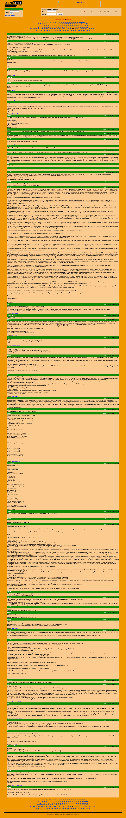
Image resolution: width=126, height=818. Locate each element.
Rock (6, 9)
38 (62, 24)
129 (44, 30)
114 (65, 29)
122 (86, 29)
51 (38, 25)
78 (42, 27)
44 (74, 24)
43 (72, 24)
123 (89, 29)
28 (42, 24)
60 (56, 25)
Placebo (10, 9)
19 (72, 22)
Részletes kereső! (10, 15)
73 (83, 25)
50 (87, 24)
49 (85, 24)
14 (61, 22)
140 (73, 30)
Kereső (63, 19)
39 (64, 24)
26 (38, 24)
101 (31, 29)
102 (34, 29)
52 (40, 25)
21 (76, 22)
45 (76, 24)
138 (68, 30)
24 (82, 22)
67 (70, 25)
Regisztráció (58, 19)
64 (64, 25)
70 (76, 25)
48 (83, 24)
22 (78, 22)
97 (80, 27)
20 (74, 22)
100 (87, 27)
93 (72, 27)
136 (63, 30)
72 (81, 25)
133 (55, 30)
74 (85, 25)
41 (68, 24)
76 (38, 27)
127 (39, 30)
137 (65, 30)
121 (83, 29)
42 (70, 24)
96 (78, 27)
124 (92, 29)
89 (64, 27)
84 (54, 27)
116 (70, 29)
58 (52, 25)
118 (76, 29)
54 (44, 25)
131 (49, 30)
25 (84, 22)
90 (66, 27)
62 (60, 25)
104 (39, 29)
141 (76, 30)
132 (52, 30)
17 (67, 22)
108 (50, 29)
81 (48, 27)
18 (69, 22)
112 (60, 29)
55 (46, 25)
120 (81, 29)
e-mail (104, 34)
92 (70, 27)
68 (72, 25)
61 (58, 25)
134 (57, 30)
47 (81, 24)
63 (62, 25)
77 (40, 27)
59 (54, 25)
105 (42, 29)
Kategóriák (68, 19)
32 (50, 24)
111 (57, 29)
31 (48, 24)
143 (81, 30)
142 (79, 30)
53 (42, 25)
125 (94, 29)
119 (78, 29)
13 (59, 22)
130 (47, 30)
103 (36, 29)
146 (89, 30)
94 (74, 27)
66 (68, 25)
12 (57, 22)
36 (58, 24)
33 (52, 24)
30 (46, 24)
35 (56, 24)
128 (41, 30)
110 (55, 29)
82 (50, 27)
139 (71, 30)
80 (46, 27)
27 (40, 24)
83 (52, 27)
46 (79, 24)
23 (80, 22)
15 (63, 22)
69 (74, 25)
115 (68, 29)
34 (54, 24)
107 (47, 29)
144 (84, 30)
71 (79, 25)
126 (36, 30)
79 (44, 27)
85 (56, 27)
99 (84, 27)
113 (63, 29)
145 (87, 30)
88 (62, 27)
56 (48, 25)
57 (50, 25)
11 (55, 22)
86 (58, 27)
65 (66, 25)
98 (82, 27)
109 (52, 29)
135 (60, 30)
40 (66, 24)
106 (44, 29)
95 (76, 27)
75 (87, 25)
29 (44, 24)
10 (53, 22)
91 (68, 27)
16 (65, 22)
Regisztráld (82, 11)
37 (60, 24)
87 (60, 27)
